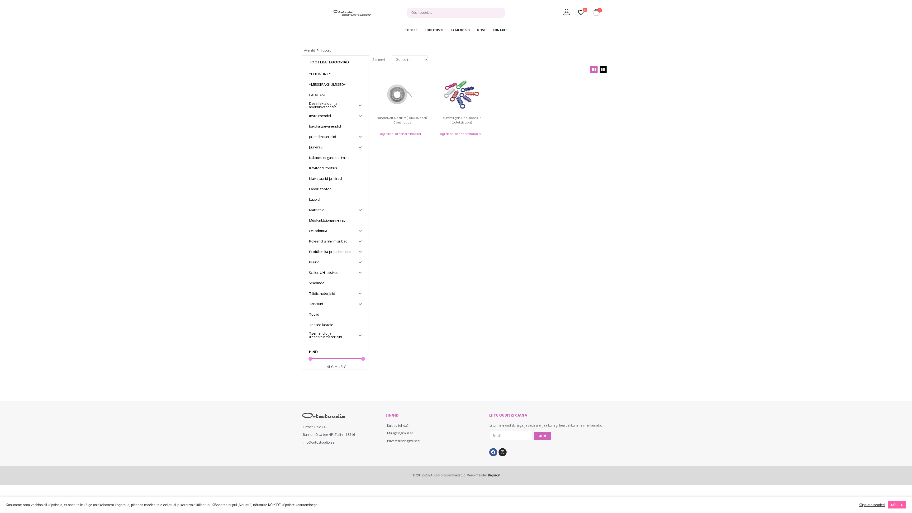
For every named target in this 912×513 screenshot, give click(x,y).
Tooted (326, 50)
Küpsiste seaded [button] (872, 505)
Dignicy (494, 475)
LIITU (542, 435)
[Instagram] (503, 452)
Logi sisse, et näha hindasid (400, 134)
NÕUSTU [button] (897, 505)
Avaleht (309, 50)
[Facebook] (493, 452)
